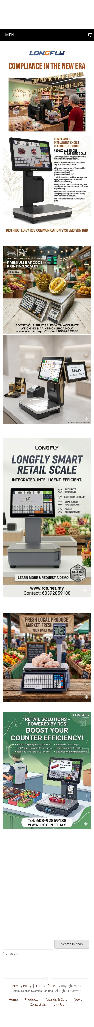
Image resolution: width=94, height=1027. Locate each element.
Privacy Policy (21, 986)
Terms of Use (45, 986)
